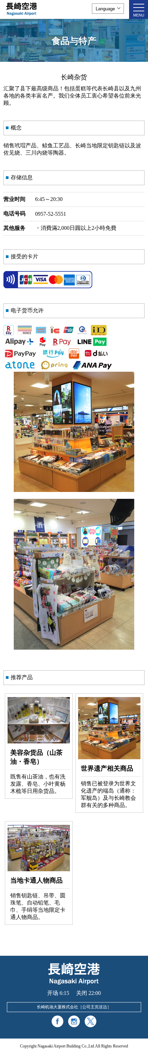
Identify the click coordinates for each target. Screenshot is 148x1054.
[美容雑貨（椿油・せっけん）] (39, 741)
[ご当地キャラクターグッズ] (39, 869)
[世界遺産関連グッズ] (109, 757)
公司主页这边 (94, 1007)
